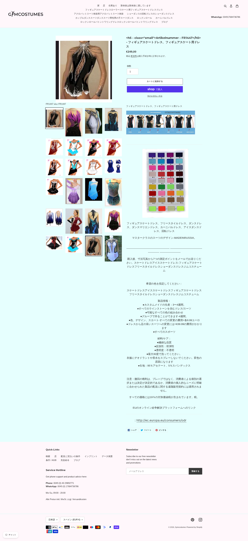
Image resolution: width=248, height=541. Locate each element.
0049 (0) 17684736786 (68, 486)
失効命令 (65, 460)
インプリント (91, 456)
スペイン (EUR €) (71, 519)
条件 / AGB (51, 460)
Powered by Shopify (194, 527)
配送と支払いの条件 (70, 456)
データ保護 (107, 456)
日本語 (52, 519)
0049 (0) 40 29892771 (64, 483)
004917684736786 (231, 17)
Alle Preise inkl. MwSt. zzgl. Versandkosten (66, 499)
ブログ (77, 460)
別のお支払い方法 (154, 96)
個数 (129, 66)
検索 (48, 456)
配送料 (134, 56)
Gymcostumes (180, 527)
